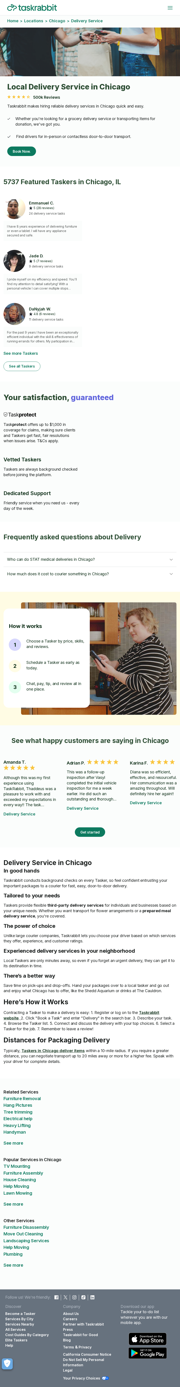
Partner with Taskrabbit (83, 1324)
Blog (67, 1340)
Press (68, 1329)
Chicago (57, 21)
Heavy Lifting (17, 1125)
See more (13, 1143)
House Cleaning (20, 1179)
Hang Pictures (18, 1105)
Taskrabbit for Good (80, 1335)
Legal (67, 1370)
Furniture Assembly (23, 1173)
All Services (15, 1329)
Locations (33, 21)
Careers (70, 1319)
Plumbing (13, 1254)
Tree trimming (18, 1112)
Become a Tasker (20, 1313)
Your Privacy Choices (81, 1378)
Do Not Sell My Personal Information (83, 1362)
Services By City (19, 1319)
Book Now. (22, 151)
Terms (68, 1347)
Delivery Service (19, 814)
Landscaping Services (26, 1240)
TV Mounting (17, 1166)
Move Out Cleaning (23, 1234)
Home (12, 21)
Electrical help (18, 1118)
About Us (71, 1313)
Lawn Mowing (18, 1193)
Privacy (85, 1347)
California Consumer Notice (87, 1354)
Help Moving (16, 1186)
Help (9, 1345)
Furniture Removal (22, 1098)
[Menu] (170, 7)
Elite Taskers (16, 1340)
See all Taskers (22, 366)
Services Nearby (19, 1324)
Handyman (15, 1132)
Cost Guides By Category (27, 1335)
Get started (90, 832)
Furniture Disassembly (26, 1227)
